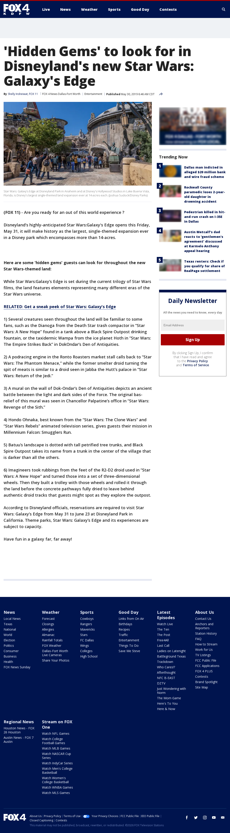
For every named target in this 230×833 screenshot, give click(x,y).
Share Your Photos (55, 660)
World (8, 635)
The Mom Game (169, 698)
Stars (84, 635)
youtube (213, 817)
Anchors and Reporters (204, 626)
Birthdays (125, 624)
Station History (206, 633)
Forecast (48, 618)
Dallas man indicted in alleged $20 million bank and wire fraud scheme (205, 172)
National (10, 629)
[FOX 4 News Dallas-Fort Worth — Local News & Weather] (18, 9)
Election (9, 640)
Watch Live (165, 624)
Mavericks (87, 629)
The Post (163, 635)
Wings (84, 645)
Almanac (48, 635)
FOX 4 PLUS (204, 671)
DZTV (161, 683)
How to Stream (206, 644)
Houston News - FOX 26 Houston (19, 730)
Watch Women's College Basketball (55, 780)
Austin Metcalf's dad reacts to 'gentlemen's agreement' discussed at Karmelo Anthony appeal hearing (203, 241)
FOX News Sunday (17, 667)
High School (88, 656)
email (222, 817)
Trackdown (165, 662)
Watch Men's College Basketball (57, 770)
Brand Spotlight (206, 682)
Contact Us (203, 618)
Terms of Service (196, 365)
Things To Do (129, 645)
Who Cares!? (166, 667)
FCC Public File (205, 660)
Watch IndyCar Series (57, 763)
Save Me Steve (129, 651)
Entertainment (93, 94)
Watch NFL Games (55, 733)
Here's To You (167, 703)
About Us (204, 612)
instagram (204, 817)
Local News (12, 618)
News (9, 612)
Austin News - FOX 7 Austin (18, 739)
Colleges (86, 651)
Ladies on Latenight (171, 651)
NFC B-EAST (166, 678)
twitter (195, 817)
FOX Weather (51, 645)
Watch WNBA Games (57, 787)
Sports (86, 612)
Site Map (201, 687)
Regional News (19, 721)
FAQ (198, 639)
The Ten (163, 629)
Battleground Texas (171, 656)
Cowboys (87, 618)
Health (8, 662)
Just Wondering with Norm (171, 690)
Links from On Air (131, 618)
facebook (186, 817)
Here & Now (166, 709)
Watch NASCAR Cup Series (56, 756)
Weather (51, 612)
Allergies (48, 629)
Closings (48, 624)
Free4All (163, 640)
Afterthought (166, 672)
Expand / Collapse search (223, 9)
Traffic (123, 635)
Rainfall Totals (52, 640)
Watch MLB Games (56, 748)
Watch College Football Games (53, 741)
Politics (9, 645)
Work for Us (204, 649)
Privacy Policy (197, 361)
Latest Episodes (166, 614)
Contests (201, 676)
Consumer (11, 651)
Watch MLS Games (56, 793)
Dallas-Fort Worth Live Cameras (55, 653)
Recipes (124, 629)
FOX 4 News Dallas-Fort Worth (61, 94)
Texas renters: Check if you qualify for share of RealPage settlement (204, 266)
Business (10, 656)
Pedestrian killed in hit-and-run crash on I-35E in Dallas (204, 217)
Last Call (163, 645)
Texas (8, 624)
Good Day (128, 612)
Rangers (86, 624)
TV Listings (203, 655)
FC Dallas (87, 640)
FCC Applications (207, 666)
